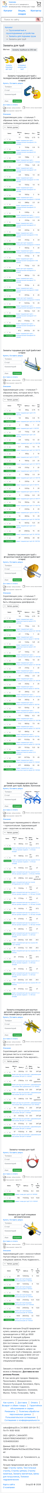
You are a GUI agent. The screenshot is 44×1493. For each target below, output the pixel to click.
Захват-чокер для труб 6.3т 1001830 (26, 1194)
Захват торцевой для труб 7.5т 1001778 (28, 505)
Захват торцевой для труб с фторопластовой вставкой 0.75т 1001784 (26, 621)
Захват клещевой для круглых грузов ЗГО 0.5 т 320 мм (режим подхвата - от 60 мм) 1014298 (26, 861)
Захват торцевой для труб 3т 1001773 (27, 471)
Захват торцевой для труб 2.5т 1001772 (28, 464)
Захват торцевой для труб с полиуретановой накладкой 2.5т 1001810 (26, 207)
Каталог (8, 10)
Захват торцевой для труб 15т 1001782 (28, 534)
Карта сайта (9, 1484)
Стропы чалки (15, 1468)
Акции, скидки (22, 12)
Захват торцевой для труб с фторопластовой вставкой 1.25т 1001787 (26, 646)
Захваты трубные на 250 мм (24, 50)
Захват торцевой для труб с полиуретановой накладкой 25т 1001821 (25, 335)
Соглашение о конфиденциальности (22, 1420)
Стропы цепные (19, 1470)
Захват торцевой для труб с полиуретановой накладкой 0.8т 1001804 (26, 152)
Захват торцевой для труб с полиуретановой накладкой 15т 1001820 (25, 325)
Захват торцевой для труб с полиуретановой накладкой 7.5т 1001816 (26, 280)
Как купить (8, 1402)
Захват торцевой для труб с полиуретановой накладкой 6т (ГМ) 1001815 (27, 260)
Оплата (34, 1402)
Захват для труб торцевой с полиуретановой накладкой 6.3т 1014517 (26, 270)
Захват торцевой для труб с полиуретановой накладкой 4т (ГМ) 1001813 (27, 234)
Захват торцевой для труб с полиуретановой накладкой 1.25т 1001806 (26, 169)
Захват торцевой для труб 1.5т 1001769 (28, 443)
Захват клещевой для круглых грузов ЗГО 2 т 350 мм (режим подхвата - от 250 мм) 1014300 (26, 962)
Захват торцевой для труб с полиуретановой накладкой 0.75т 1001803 (26, 142)
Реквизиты (10, 1411)
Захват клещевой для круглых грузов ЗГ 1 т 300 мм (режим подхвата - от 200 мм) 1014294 (25, 934)
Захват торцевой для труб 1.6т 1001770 (28, 450)
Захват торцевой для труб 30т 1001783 (28, 541)
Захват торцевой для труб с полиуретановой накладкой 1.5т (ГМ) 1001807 (27, 179)
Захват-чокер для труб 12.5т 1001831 (26, 1201)
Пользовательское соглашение (20, 1417)
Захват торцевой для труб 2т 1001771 (27, 457)
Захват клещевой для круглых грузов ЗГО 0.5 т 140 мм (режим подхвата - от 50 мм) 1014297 (26, 849)
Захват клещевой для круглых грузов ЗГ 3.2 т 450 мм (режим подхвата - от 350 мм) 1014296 (26, 994)
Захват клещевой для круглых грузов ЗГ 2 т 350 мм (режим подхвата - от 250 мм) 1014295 (25, 974)
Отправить (17, 101)
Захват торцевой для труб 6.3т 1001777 (28, 498)
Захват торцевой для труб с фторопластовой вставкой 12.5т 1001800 (26, 752)
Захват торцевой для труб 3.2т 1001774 (28, 478)
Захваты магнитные (22, 1473)
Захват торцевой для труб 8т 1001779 (27, 512)
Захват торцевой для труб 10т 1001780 (28, 519)
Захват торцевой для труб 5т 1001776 (27, 491)
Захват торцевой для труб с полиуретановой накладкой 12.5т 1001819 (26, 315)
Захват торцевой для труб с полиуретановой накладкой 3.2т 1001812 (26, 225)
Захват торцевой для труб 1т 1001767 (27, 428)
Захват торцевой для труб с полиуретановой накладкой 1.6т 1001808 (26, 189)
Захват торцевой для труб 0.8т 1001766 (28, 421)
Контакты (36, 10)
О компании (9, 1487)
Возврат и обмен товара (14, 1405)
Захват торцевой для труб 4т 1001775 (27, 485)
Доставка (22, 1402)
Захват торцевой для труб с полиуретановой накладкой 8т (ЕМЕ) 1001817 (27, 290)
